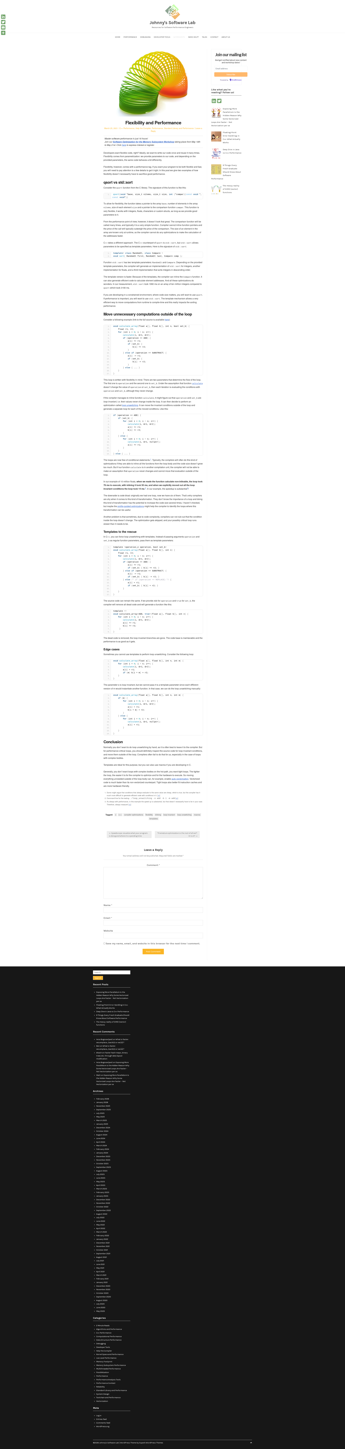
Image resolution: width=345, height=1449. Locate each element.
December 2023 (103, 1156)
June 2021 (100, 1264)
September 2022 (103, 1210)
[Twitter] (3, 22)
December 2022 (103, 1199)
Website (108, 930)
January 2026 (102, 1102)
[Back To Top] (251, 1442)
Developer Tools (162, 37)
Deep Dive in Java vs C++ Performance (112, 1011)
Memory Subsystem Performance (111, 1365)
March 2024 (101, 1145)
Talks (204, 37)
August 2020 (101, 1300)
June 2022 (100, 1221)
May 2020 (100, 1311)
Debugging (145, 37)
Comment (153, 865)
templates (153, 818)
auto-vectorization (180, 778)
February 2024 (102, 1149)
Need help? (193, 37)
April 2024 (100, 1142)
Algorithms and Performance (109, 1329)
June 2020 (100, 1307)
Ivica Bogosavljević (104, 1039)
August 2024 (101, 1135)
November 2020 (103, 1289)
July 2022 (100, 1217)
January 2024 (102, 1153)
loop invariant (169, 814)
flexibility (149, 814)
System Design (102, 1394)
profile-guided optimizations (131, 506)
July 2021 (100, 1261)
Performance (130, 37)
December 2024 (103, 1128)
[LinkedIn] (3, 16)
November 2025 (103, 1106)
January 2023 (102, 1196)
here (124, 145)
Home (117, 37)
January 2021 (102, 1282)
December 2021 (103, 1243)
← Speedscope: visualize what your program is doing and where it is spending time (128, 834)
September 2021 (103, 1253)
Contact (214, 37)
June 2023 (100, 1178)
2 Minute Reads (103, 1325)
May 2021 (100, 1268)
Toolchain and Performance (108, 1397)
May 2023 (100, 1181)
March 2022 (101, 1232)
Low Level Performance (106, 1358)
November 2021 (103, 1246)
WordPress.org (102, 1426)
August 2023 (101, 1171)
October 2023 (102, 1163)
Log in (98, 1415)
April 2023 (100, 1185)
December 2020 (103, 1286)
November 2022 (103, 1203)
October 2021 (102, 1250)
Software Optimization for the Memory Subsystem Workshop (143, 141)
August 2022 (101, 1214)
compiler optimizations (133, 814)
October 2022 (102, 1207)
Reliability (100, 1387)
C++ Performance (126, 128)
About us (226, 37)
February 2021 (102, 1279)
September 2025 (103, 1109)
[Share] (3, 33)
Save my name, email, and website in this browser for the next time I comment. (153, 943)
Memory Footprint (104, 1361)
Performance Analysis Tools (108, 1380)
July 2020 (100, 1304)
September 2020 (103, 1297)
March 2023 (101, 1189)
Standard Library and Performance (179, 128)
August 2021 (101, 1257)
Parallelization (102, 1372)
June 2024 (100, 1138)
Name (108, 905)
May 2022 (100, 1225)
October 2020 (102, 1293)
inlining (158, 814)
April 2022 (100, 1228)
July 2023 (100, 1174)
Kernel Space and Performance (109, 1354)
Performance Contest (105, 1383)
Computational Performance (109, 1336)
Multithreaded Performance (108, 1369)
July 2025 (100, 1113)
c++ (120, 814)
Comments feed (103, 1423)
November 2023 (103, 1160)
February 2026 (102, 1099)
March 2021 (101, 1275)
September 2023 (103, 1167)
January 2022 (102, 1239)
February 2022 (102, 1235)
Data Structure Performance (108, 1340)
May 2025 (100, 1117)
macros (197, 814)
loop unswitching (130, 405)
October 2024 (102, 1131)
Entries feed (101, 1419)
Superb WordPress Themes (151, 1443)
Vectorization (102, 1401)
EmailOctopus (237, 80)
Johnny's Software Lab (172, 22)
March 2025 (101, 1120)
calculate (197, 383)
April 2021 (100, 1271)
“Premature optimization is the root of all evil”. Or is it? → (177, 834)
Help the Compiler (143, 128)
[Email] (3, 27)
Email (108, 917)
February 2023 (102, 1192)
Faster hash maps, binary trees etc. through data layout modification (112, 1056)
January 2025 (102, 1124)
